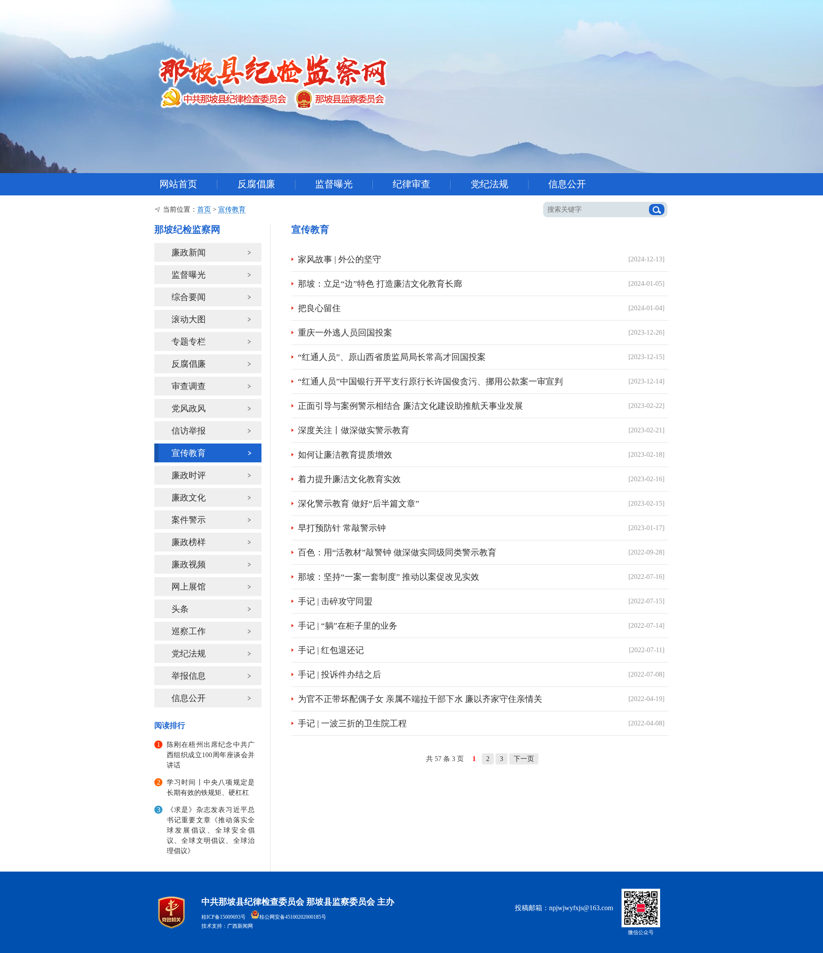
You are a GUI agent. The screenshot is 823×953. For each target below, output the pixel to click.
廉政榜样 (188, 542)
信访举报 (188, 430)
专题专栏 (188, 341)
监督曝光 (188, 274)
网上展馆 (188, 586)
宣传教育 (232, 209)
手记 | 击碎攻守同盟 (335, 601)
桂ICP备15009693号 (223, 917)
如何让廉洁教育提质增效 (345, 454)
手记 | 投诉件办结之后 (339, 674)
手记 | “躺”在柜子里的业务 (347, 625)
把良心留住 (319, 308)
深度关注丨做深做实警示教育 (353, 430)
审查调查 (188, 386)
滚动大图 (188, 319)
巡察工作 (188, 631)
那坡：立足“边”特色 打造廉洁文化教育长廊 (380, 283)
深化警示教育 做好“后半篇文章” (358, 503)
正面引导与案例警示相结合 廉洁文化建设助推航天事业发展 (410, 406)
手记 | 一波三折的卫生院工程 (352, 723)
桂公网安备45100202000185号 (292, 917)
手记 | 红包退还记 (331, 650)
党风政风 (188, 408)
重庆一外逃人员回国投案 (345, 332)
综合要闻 (188, 297)
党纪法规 (188, 653)
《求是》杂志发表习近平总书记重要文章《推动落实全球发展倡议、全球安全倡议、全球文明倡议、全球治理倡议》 (211, 830)
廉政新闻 (188, 252)
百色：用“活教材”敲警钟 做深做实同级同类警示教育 (397, 552)
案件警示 (188, 519)
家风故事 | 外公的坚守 (339, 259)
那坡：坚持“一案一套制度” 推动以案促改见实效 (388, 576)
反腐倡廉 (188, 364)
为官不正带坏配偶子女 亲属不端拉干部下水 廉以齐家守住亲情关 (420, 699)
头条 (180, 609)
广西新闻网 (240, 926)
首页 (204, 209)
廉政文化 (188, 497)
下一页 (524, 758)
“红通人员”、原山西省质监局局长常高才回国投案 (392, 357)
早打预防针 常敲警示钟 (342, 528)
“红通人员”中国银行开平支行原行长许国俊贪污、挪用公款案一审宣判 (430, 381)
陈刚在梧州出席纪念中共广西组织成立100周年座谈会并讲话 (211, 755)
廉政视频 (188, 564)
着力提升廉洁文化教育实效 (349, 479)
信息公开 (188, 698)
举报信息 (188, 675)
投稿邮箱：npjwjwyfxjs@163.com (564, 907)
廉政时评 (188, 475)
